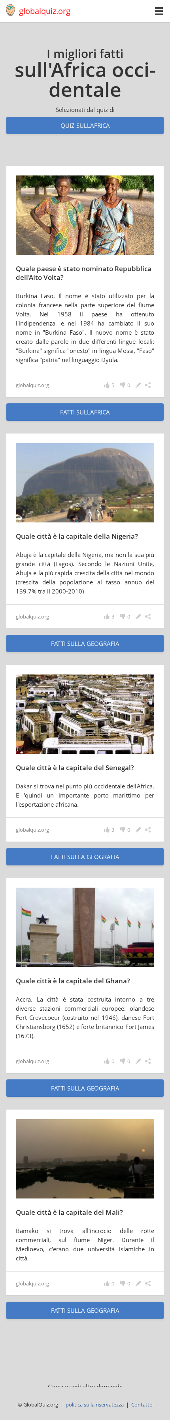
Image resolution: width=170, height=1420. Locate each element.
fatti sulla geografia (85, 643)
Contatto (142, 1404)
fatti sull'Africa (85, 412)
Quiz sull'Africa (85, 125)
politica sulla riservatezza (95, 1404)
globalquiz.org (44, 11)
